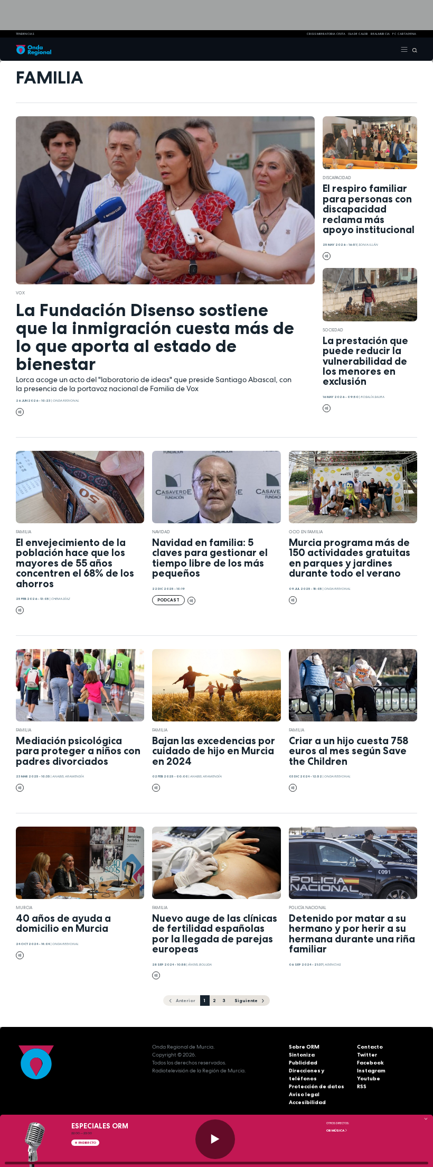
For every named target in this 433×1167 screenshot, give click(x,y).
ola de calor (358, 34)
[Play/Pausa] (215, 1139)
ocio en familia (306, 531)
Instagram (371, 1070)
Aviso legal (304, 1094)
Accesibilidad (307, 1102)
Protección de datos (316, 1086)
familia (23, 531)
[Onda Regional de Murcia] (33, 49)
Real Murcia (380, 34)
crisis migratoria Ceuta (325, 34)
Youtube (368, 1078)
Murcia (24, 907)
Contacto (370, 1046)
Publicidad (303, 1062)
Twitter (367, 1054)
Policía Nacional (307, 907)
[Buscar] (412, 49)
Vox (20, 292)
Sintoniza (302, 1054)
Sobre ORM (304, 1046)
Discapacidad (337, 177)
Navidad (161, 531)
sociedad (333, 329)
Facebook (370, 1062)
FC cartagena (404, 34)
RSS (361, 1086)
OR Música (335, 1130)
